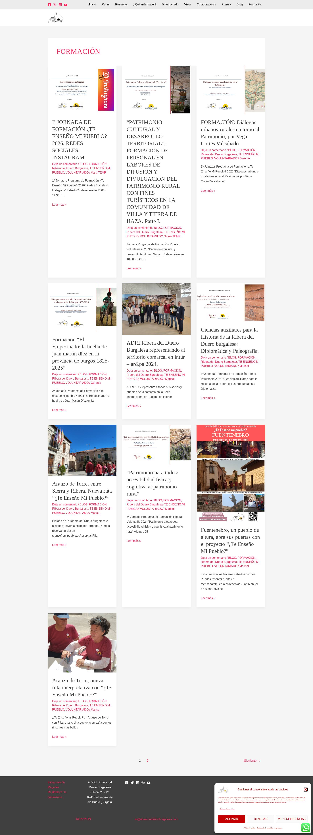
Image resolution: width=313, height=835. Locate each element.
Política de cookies (249, 828)
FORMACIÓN (98, 164)
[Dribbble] (143, 782)
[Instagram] (60, 4)
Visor (187, 4)
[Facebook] (49, 4)
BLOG (83, 164)
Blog (240, 4)
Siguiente (252, 760)
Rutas (105, 4)
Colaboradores (206, 4)
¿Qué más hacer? (144, 4)
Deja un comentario (64, 164)
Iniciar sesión (56, 782)
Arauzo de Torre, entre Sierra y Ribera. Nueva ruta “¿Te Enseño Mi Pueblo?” (82, 491)
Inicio (92, 4)
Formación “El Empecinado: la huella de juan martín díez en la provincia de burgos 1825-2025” (80, 353)
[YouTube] (65, 4)
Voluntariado (170, 4)
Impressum (278, 828)
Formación (255, 4)
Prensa (226, 4)
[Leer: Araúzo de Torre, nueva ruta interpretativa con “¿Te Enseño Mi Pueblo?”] (82, 642)
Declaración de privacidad (265, 828)
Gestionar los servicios (227, 809)
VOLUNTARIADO (77, 172)
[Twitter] (55, 4)
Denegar (261, 819)
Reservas (121, 4)
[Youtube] (148, 782)
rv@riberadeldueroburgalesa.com (156, 819)
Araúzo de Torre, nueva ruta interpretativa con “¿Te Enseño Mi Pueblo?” (81, 687)
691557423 (83, 819)
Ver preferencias (292, 819)
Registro (53, 787)
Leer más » (59, 204)
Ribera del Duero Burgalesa (70, 168)
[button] (306, 789)
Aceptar (231, 819)
